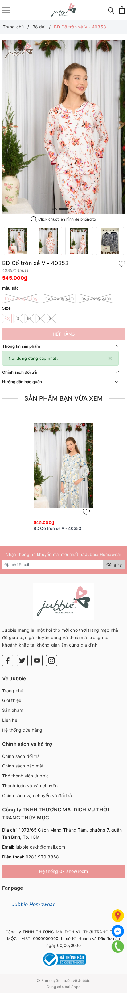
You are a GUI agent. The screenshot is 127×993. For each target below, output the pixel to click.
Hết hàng (64, 334)
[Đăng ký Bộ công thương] (63, 959)
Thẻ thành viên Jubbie (25, 775)
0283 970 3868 (42, 856)
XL (51, 318)
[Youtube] (37, 660)
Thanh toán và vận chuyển (30, 785)
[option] (63, 127)
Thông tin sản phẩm (21, 346)
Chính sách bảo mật (23, 765)
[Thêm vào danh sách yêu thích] (86, 512)
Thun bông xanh (95, 298)
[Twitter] (22, 660)
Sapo (75, 986)
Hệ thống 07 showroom (63, 871)
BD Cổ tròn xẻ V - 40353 (57, 528)
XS (7, 318)
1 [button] (53, 209)
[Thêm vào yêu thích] (122, 263)
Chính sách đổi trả (19, 372)
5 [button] (74, 209)
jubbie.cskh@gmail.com (40, 846)
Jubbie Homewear (33, 904)
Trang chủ (12, 690)
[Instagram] (51, 660)
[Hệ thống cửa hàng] (118, 915)
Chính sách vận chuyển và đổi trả (37, 795)
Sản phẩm (12, 710)
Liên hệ (9, 720)
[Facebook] (7, 660)
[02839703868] (118, 946)
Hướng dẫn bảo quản (22, 381)
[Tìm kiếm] (111, 10)
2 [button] (56, 209)
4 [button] (71, 209)
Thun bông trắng (21, 298)
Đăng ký (114, 564)
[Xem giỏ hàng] (122, 10)
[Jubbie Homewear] (63, 10)
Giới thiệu (12, 700)
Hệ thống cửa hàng (22, 730)
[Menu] (6, 10)
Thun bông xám (58, 298)
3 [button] (63, 209)
